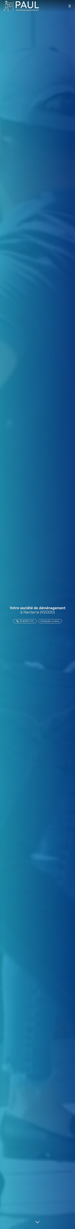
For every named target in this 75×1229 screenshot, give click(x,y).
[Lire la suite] (37, 1220)
